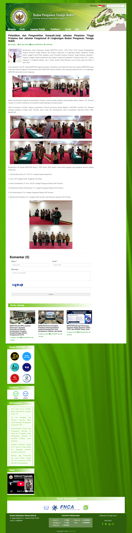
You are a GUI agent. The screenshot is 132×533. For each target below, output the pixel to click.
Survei (68, 29)
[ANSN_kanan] (86, 507)
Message (14, 269)
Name (13, 261)
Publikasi (55, 29)
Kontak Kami (112, 516)
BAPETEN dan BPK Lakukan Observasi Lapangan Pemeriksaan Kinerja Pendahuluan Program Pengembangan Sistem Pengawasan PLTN (20, 330)
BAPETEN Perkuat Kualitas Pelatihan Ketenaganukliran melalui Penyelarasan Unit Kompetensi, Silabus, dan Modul (50, 328)
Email (54, 261)
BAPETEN (72, 531)
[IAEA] (46, 507)
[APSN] (54, 507)
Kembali (13, 45)
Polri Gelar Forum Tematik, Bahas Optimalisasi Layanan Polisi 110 (21, 411)
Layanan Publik (38, 29)
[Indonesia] (99, 6)
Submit (51, 294)
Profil (22, 29)
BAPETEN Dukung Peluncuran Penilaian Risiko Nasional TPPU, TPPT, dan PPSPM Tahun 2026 (79, 327)
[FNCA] (70, 507)
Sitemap (93, 5)
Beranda (12, 29)
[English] (103, 6)
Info (77, 29)
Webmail (103, 516)
